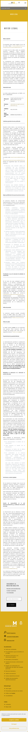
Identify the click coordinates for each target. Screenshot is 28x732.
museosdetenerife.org (18, 46)
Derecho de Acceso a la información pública (12, 656)
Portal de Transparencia (11, 633)
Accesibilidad (9, 695)
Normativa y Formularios (12, 659)
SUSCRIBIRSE (11, 605)
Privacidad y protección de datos (14, 691)
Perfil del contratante (11, 649)
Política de (17, 332)
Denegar (14, 724)
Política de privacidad (17, 317)
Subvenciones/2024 (10, 640)
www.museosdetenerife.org (18, 157)
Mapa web (8, 707)
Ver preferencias (14, 728)
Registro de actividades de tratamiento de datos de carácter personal (14, 667)
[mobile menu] (25, 3)
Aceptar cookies (14, 720)
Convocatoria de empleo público (13, 636)
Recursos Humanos (11, 671)
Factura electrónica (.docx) (12, 676)
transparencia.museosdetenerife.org (12, 47)
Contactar (8, 704)
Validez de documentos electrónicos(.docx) (12, 679)
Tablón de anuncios (11, 673)
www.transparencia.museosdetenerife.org (14, 160)
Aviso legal (8, 688)
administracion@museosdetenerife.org (13, 294)
